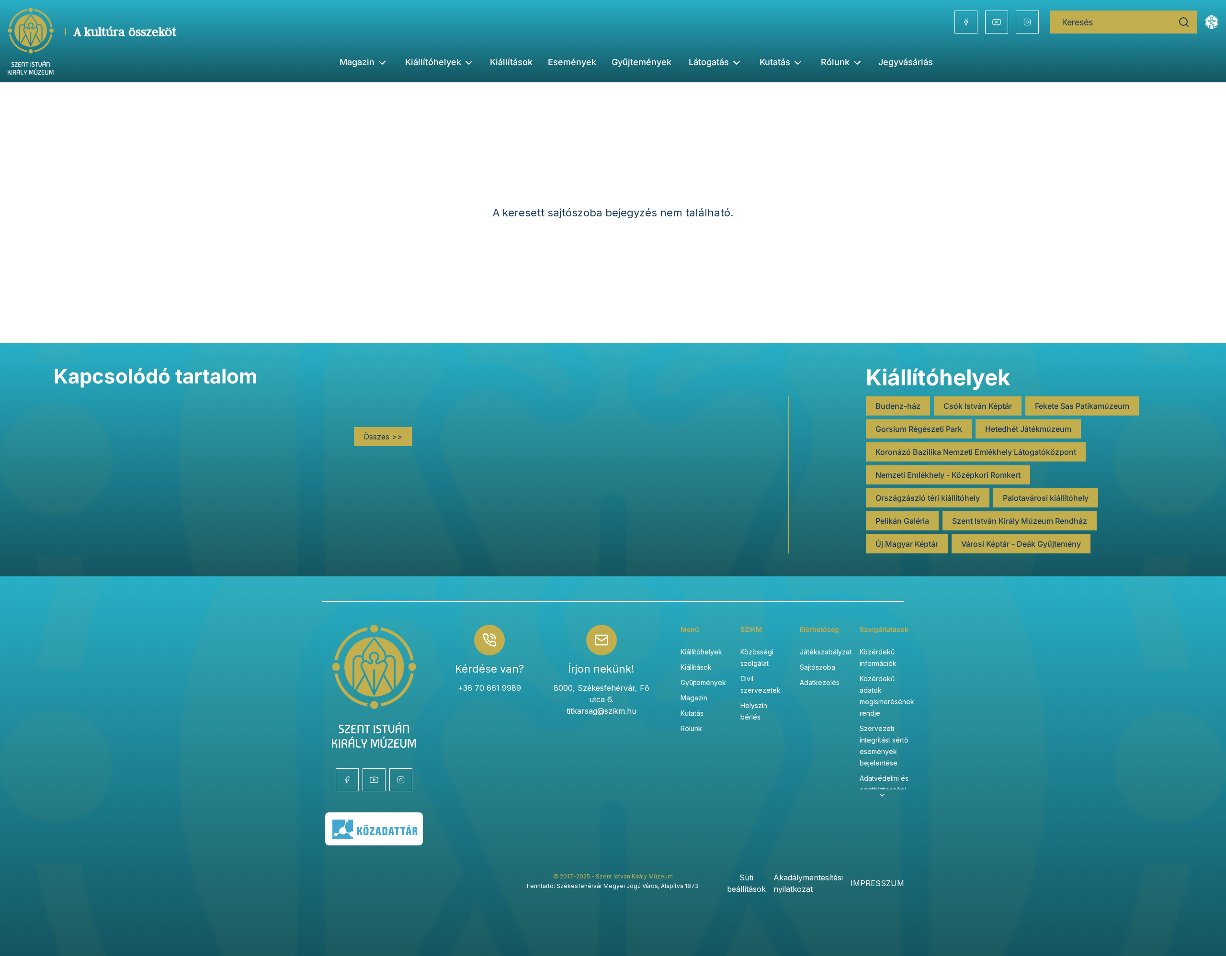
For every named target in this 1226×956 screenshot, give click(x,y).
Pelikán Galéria (902, 521)
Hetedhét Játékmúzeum (1028, 429)
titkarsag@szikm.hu (601, 711)
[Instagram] (1027, 22)
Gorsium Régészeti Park (918, 429)
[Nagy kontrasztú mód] (1211, 22)
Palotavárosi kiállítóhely (1046, 498)
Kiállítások (511, 62)
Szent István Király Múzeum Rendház (1019, 521)
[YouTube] (996, 22)
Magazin (694, 698)
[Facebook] (965, 22)
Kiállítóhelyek (433, 62)
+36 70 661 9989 (489, 688)
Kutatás (692, 713)
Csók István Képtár (977, 406)
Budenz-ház (897, 406)
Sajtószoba (817, 667)
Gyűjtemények (641, 62)
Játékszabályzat (825, 652)
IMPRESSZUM (877, 883)
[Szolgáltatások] (882, 795)
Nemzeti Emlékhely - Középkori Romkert (948, 475)
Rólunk (691, 728)
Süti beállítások (746, 883)
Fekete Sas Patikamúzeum (1082, 406)
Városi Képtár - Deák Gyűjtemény (1021, 544)
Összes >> (382, 436)
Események (572, 62)
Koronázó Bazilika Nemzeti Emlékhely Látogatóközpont (975, 452)
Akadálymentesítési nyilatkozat (808, 883)
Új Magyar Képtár (906, 544)
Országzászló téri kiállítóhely (927, 498)
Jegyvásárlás (905, 62)
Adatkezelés (820, 682)
